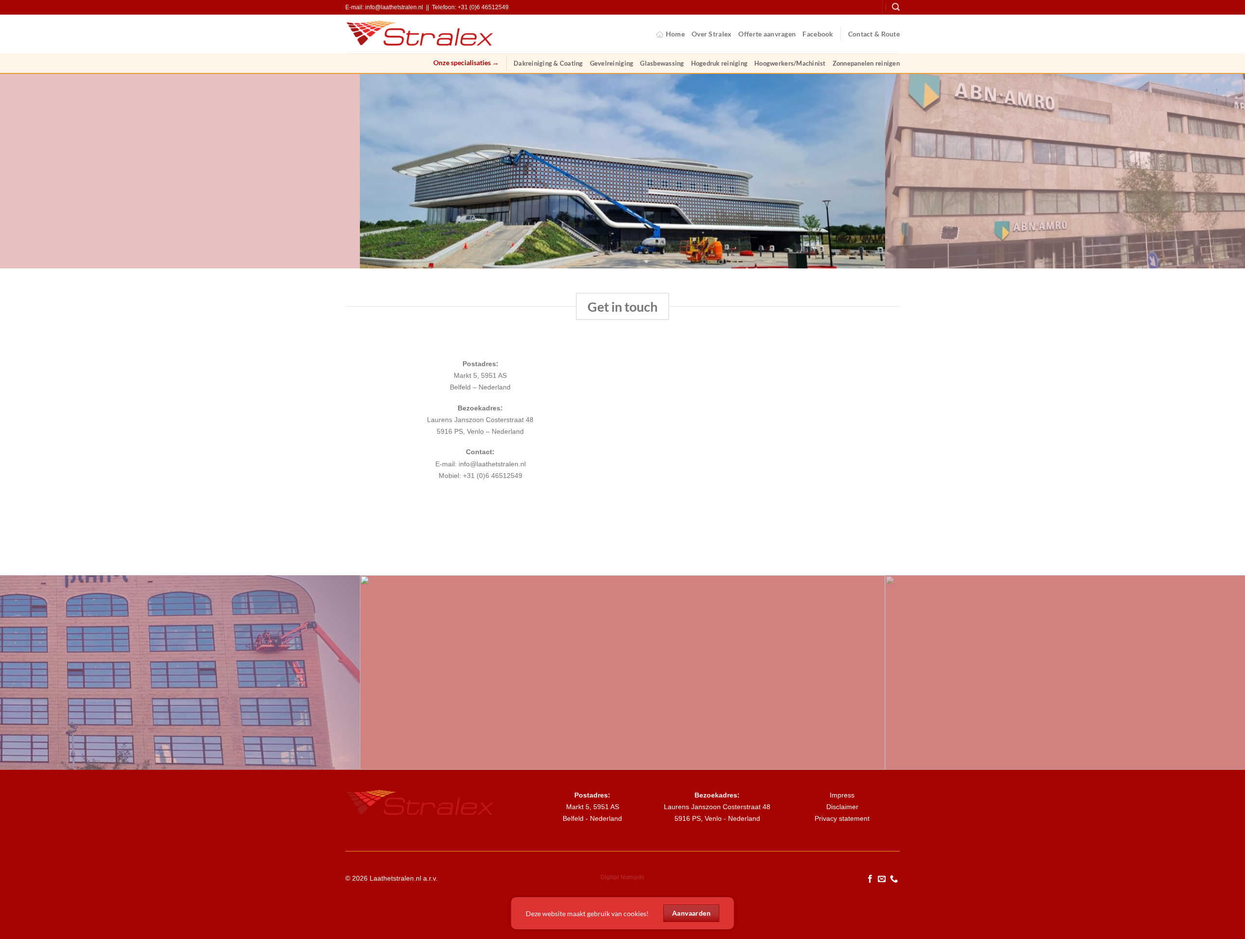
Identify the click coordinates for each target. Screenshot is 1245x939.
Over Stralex (711, 34)
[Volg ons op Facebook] (870, 879)
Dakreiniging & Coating (548, 63)
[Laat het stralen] (420, 34)
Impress (842, 795)
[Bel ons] (894, 879)
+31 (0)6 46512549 (483, 7)
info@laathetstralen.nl (394, 7)
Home (675, 34)
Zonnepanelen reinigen (866, 63)
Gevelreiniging (612, 63)
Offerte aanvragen (767, 34)
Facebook (817, 34)
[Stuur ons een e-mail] (882, 879)
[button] (896, 7)
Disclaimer (842, 807)
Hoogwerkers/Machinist (789, 63)
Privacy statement (842, 818)
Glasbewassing (662, 63)
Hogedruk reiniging (719, 63)
